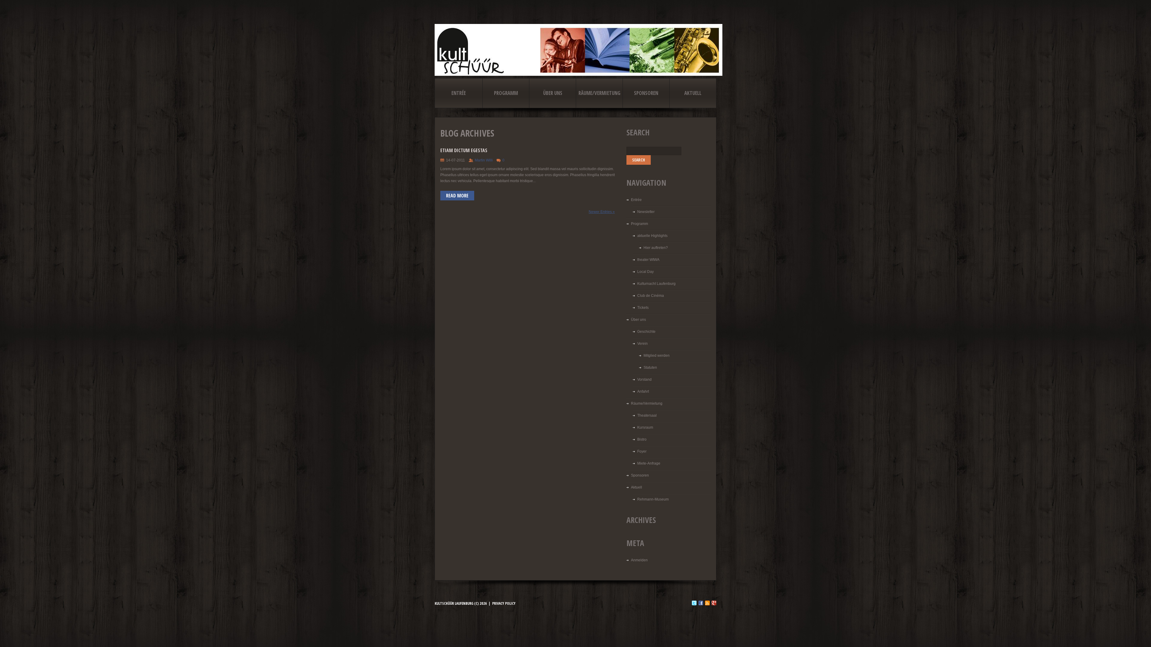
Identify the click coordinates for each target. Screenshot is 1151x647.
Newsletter (646, 212)
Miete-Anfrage (648, 463)
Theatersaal (647, 415)
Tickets (643, 308)
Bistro (642, 439)
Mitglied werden (657, 355)
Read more (457, 195)
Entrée (458, 93)
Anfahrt (643, 391)
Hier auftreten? (656, 248)
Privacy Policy (504, 603)
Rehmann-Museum (653, 499)
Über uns (552, 93)
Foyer (642, 451)
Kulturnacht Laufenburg (656, 284)
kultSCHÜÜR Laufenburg (454, 603)
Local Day (645, 272)
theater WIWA (648, 260)
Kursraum (645, 427)
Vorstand (644, 379)
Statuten (650, 367)
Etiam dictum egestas (463, 150)
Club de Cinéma (650, 296)
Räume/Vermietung (599, 93)
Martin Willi (484, 160)
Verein (642, 343)
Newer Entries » (602, 212)
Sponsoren (646, 93)
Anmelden (639, 560)
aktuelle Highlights (652, 236)
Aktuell (692, 93)
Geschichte (646, 331)
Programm (506, 93)
